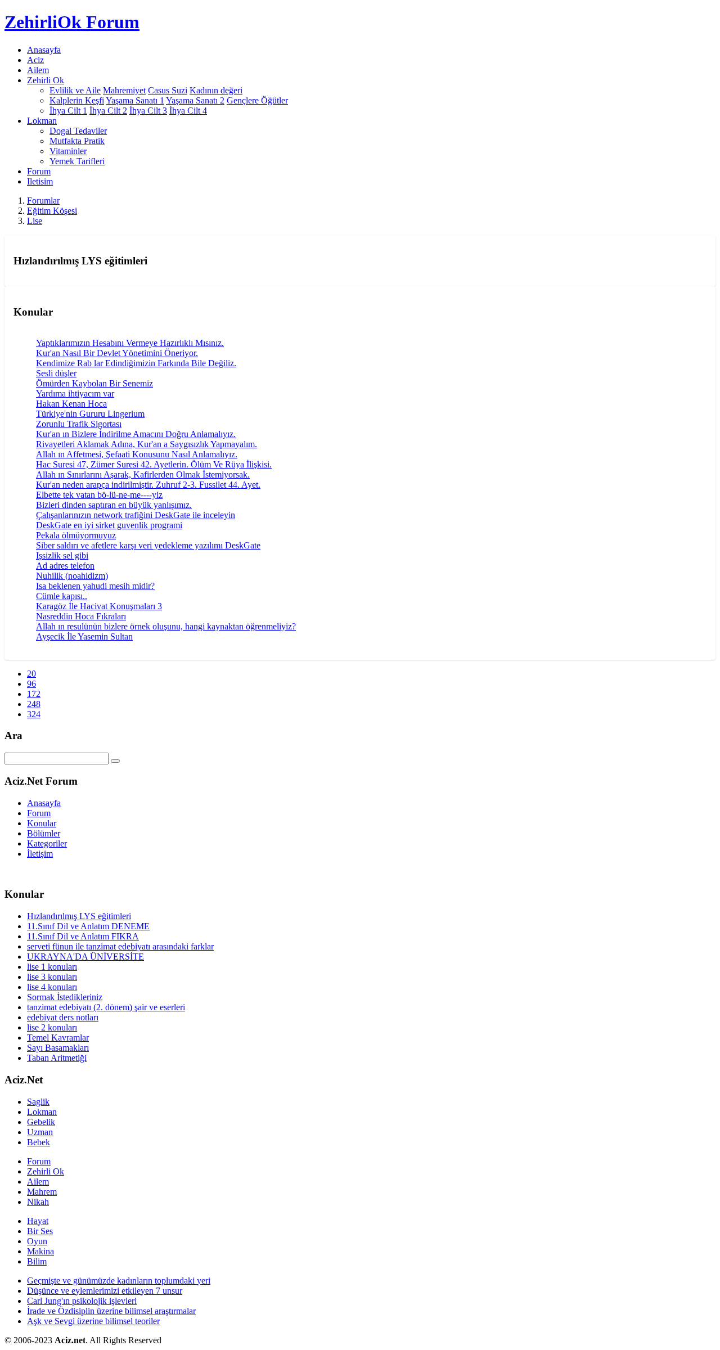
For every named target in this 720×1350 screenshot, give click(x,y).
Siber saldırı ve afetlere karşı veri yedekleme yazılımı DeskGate (148, 545)
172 (33, 694)
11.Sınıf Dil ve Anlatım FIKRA (83, 936)
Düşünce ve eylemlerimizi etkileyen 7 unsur (104, 1290)
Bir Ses (40, 1231)
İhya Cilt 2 (108, 110)
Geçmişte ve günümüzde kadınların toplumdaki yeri (118, 1280)
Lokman (42, 1112)
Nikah (38, 1202)
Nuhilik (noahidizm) (72, 575)
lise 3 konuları (52, 977)
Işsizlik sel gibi (62, 555)
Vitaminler (68, 151)
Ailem (38, 70)
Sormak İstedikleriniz (64, 997)
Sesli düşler (56, 373)
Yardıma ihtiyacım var (75, 393)
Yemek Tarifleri (77, 161)
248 (33, 704)
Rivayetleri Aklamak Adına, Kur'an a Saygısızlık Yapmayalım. (146, 444)
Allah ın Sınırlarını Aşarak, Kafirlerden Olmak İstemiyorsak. (143, 474)
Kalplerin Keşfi (77, 100)
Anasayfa (44, 50)
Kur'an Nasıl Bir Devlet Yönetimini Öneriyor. (117, 353)
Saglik (38, 1101)
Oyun (37, 1241)
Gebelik (41, 1122)
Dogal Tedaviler (78, 131)
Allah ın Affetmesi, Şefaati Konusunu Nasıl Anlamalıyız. (136, 454)
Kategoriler (47, 843)
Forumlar (43, 200)
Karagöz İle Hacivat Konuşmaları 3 (99, 606)
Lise (34, 221)
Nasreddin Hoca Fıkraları (81, 616)
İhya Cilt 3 (148, 110)
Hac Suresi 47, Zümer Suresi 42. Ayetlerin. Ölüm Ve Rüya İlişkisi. (154, 464)
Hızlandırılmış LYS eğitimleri (79, 916)
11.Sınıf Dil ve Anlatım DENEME (88, 926)
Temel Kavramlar (58, 1037)
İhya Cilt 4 (188, 110)
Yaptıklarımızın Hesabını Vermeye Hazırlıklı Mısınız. (130, 343)
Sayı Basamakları (58, 1047)
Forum (39, 171)
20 (31, 673)
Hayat (37, 1221)
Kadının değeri (216, 90)
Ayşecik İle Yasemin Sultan (84, 636)
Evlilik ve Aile (75, 90)
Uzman (40, 1132)
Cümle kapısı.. (61, 596)
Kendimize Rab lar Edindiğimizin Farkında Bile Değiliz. (136, 363)
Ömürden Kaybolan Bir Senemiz (94, 383)
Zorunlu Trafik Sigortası (79, 424)
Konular (41, 823)
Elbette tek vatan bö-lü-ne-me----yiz (99, 495)
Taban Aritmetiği (57, 1058)
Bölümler (43, 833)
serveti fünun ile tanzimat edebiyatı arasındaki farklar (120, 946)
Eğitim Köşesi (52, 210)
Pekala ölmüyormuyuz (76, 535)
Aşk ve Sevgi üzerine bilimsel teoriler (93, 1321)
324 (33, 714)
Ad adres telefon (65, 565)
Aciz (35, 60)
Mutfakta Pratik (77, 141)
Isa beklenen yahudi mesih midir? (95, 586)
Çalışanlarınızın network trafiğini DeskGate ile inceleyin (135, 515)
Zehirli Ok (45, 1171)
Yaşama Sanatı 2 (195, 100)
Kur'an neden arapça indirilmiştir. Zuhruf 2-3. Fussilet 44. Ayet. (148, 484)
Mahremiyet (124, 90)
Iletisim (40, 181)
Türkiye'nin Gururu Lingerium (90, 413)
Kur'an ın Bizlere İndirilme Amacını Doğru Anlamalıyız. (136, 434)
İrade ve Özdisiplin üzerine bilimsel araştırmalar (111, 1311)
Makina (40, 1251)
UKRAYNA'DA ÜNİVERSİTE (85, 956)
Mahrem (42, 1191)
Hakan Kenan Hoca (71, 403)
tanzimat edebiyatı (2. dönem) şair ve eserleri (106, 1007)
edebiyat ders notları (62, 1017)
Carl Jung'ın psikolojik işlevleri (82, 1301)
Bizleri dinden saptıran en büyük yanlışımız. (114, 505)
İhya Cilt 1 (68, 110)
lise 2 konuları (52, 1027)
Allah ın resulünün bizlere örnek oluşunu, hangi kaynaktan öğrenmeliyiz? (166, 626)
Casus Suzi (167, 90)
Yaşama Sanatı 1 (135, 100)
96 (31, 683)
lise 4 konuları (52, 987)
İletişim (40, 853)
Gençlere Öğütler (257, 100)
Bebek (38, 1142)
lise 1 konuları (52, 966)
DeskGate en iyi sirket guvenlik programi (109, 525)
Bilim (37, 1261)
